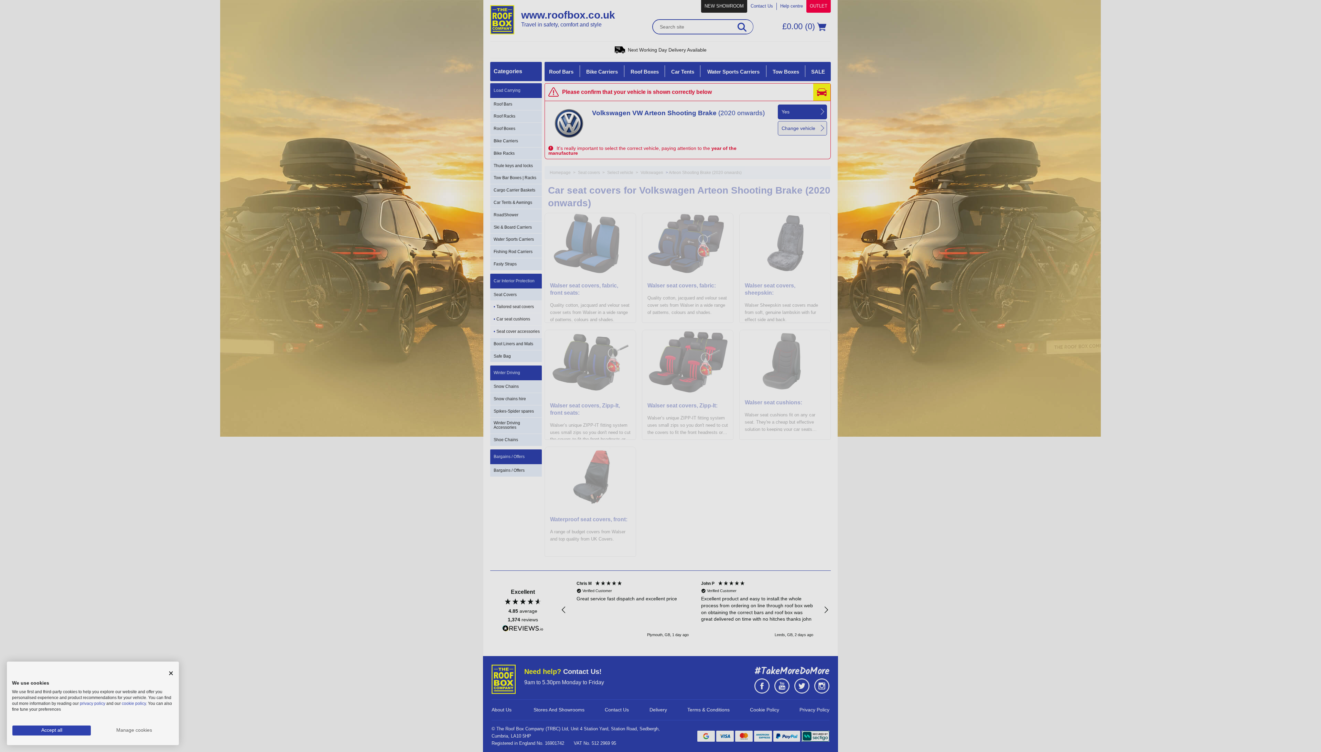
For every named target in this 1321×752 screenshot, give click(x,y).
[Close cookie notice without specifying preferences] (171, 673)
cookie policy (134, 703)
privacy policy (92, 703)
